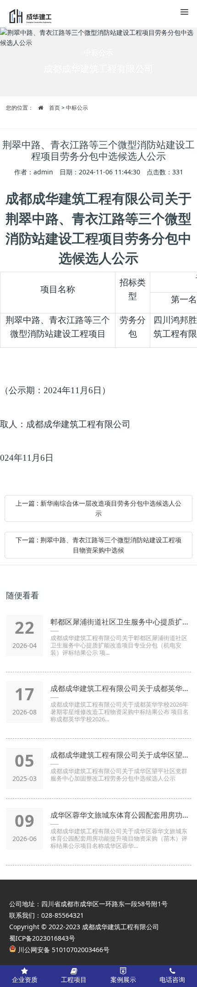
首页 (54, 108)
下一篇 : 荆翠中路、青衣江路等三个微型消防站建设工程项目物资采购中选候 (98, 544)
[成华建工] (34, 14)
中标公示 (77, 108)
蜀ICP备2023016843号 (42, 938)
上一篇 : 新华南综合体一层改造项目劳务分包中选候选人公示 (98, 508)
